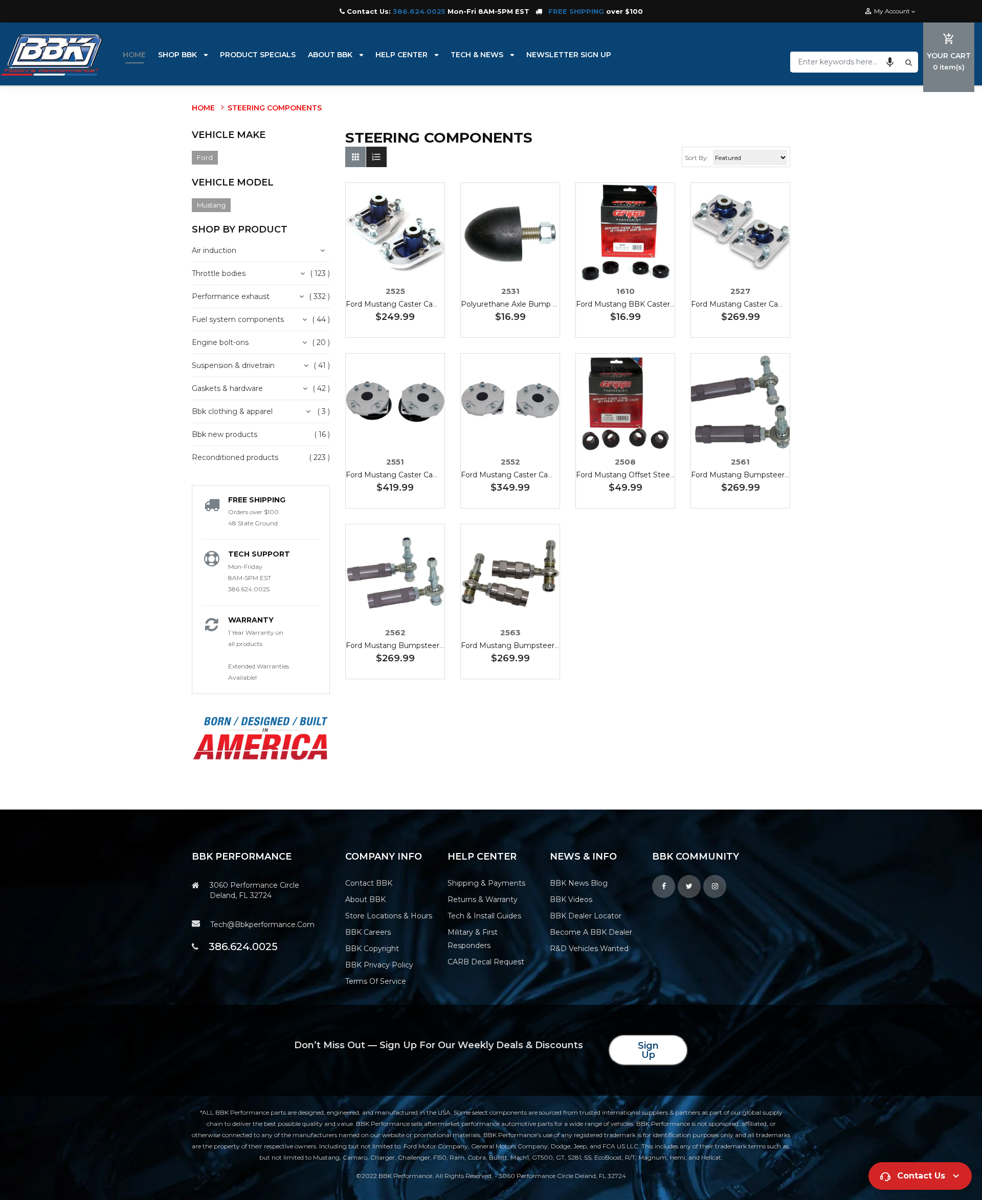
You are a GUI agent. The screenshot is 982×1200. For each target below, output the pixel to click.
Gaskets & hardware (227, 388)
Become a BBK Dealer (591, 932)
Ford (205, 157)
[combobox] (846, 62)
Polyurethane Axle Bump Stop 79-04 (527, 304)
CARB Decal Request (486, 961)
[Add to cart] (395, 264)
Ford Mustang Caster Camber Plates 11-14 (535, 474)
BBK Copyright (372, 948)
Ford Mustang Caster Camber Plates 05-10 (422, 474)
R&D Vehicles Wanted (589, 948)
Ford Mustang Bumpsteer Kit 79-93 (755, 474)
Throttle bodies (219, 273)
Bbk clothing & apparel (232, 411)
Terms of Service (375, 981)
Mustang (211, 205)
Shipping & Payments (486, 883)
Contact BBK (368, 883)
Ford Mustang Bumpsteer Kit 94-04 (410, 645)
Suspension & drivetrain (233, 365)
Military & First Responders (473, 939)
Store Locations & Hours (388, 915)
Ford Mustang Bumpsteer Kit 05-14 (524, 645)
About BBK (365, 899)
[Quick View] (426, 264)
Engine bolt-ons (220, 342)
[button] (890, 62)
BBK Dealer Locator (585, 915)
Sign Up (648, 1050)
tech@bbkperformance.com (262, 924)
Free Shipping (256, 499)
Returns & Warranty (483, 899)
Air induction (214, 250)
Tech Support (259, 554)
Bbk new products (224, 434)
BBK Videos (571, 899)
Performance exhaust (231, 296)
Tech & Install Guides (484, 915)
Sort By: (696, 157)
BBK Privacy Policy (379, 965)
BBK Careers (368, 932)
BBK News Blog (579, 883)
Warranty (251, 620)
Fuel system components (238, 319)
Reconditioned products (235, 457)
